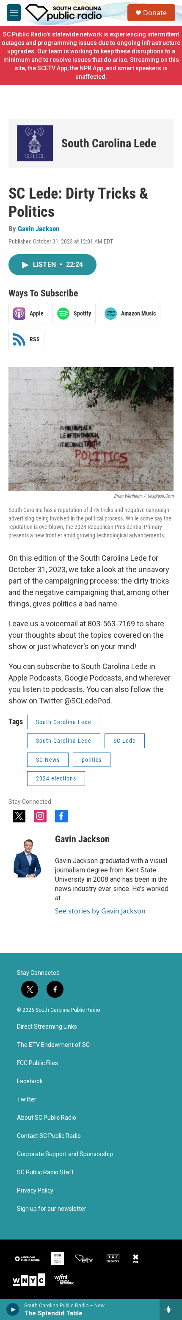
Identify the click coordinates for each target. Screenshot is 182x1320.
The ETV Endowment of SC (53, 1045)
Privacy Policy (35, 1190)
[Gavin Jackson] (27, 852)
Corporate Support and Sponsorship (65, 1154)
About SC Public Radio (46, 1118)
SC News (48, 759)
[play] (13, 1309)
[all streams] (171, 1309)
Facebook (30, 1081)
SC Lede (124, 740)
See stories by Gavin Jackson (100, 911)
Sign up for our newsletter (51, 1209)
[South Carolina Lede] (35, 143)
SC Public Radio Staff (45, 1172)
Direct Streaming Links (47, 1027)
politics (92, 759)
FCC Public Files (37, 1063)
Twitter (26, 1099)
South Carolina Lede (108, 143)
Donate (155, 13)
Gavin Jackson (38, 228)
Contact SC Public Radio (49, 1136)
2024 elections (56, 778)
